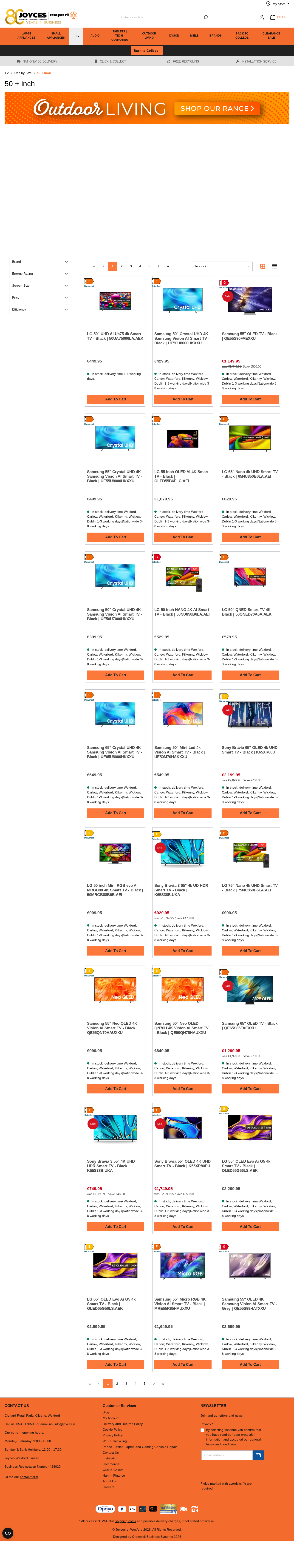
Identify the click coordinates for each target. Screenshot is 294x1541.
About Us (109, 1481)
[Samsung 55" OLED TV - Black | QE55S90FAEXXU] (250, 301)
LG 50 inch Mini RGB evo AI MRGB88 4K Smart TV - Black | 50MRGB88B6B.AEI (115, 890)
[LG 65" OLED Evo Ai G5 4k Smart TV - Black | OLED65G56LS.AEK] (115, 1266)
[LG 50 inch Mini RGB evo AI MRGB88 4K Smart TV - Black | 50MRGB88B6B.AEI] (115, 852)
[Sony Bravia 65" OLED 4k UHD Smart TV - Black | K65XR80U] (250, 714)
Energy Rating (22, 273)
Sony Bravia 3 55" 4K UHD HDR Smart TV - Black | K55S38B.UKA (111, 1166)
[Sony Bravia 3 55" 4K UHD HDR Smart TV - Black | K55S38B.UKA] (115, 1128)
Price (16, 297)
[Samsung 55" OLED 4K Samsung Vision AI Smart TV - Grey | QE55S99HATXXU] (250, 1266)
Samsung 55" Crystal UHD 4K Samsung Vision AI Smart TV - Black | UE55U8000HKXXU (114, 476)
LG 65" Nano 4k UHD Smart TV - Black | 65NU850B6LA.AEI (250, 474)
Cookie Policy (112, 1429)
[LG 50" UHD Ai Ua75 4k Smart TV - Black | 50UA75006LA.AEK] (115, 301)
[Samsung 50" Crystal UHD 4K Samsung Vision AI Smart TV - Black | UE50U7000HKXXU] (115, 576)
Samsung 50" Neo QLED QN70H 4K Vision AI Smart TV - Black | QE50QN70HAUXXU (181, 1028)
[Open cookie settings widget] (7, 1533)
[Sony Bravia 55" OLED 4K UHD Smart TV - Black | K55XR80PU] (182, 1128)
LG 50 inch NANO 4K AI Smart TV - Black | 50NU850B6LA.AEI (182, 612)
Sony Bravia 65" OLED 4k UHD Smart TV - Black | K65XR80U (249, 749)
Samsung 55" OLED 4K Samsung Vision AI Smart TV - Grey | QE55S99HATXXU (249, 1304)
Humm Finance (114, 1475)
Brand (16, 261)
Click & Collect (113, 1470)
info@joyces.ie (65, 1424)
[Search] (205, 17)
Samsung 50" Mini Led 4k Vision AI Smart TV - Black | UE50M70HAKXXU (179, 752)
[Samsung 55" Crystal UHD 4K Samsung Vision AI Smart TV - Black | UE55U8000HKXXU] (115, 439)
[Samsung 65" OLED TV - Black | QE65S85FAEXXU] (250, 990)
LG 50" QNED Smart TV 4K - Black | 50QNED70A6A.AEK (247, 612)
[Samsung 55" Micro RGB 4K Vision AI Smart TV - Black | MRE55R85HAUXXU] (182, 1266)
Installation (110, 1458)
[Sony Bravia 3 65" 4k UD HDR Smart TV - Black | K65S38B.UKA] (182, 852)
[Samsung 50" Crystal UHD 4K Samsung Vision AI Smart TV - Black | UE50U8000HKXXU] (182, 301)
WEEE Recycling (115, 1441)
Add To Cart (115, 399)
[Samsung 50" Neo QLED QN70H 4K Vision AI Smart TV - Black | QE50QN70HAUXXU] (182, 990)
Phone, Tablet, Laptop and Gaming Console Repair (140, 1447)
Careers (108, 1487)
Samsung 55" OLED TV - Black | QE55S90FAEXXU (249, 336)
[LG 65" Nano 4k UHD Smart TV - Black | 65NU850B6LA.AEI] (250, 439)
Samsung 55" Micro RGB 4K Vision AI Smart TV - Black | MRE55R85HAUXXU (180, 1304)
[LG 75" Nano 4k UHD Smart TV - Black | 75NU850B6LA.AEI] (250, 852)
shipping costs (125, 1521)
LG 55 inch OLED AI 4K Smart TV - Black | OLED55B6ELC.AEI (181, 476)
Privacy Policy (113, 1435)
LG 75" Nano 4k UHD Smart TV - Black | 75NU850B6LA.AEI (250, 887)
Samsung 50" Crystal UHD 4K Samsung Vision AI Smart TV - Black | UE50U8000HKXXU (181, 338)
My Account (111, 1418)
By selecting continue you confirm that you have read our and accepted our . (233, 1437)
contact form (29, 1477)
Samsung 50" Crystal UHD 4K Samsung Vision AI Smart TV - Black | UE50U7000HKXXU (114, 614)
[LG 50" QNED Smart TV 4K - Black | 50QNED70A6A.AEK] (250, 576)
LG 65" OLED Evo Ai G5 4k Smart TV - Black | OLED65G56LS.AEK (111, 1304)
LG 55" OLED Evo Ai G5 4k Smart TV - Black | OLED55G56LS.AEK (246, 1166)
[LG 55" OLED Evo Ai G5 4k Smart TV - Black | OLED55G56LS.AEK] (250, 1128)
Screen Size (21, 285)
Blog (106, 1412)
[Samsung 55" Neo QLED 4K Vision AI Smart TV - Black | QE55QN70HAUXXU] (115, 990)
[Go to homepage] (39, 17)
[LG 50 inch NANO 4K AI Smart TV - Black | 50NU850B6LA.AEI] (182, 576)
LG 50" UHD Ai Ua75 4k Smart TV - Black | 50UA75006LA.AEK (115, 336)
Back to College (147, 50)
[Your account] (261, 17)
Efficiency (19, 309)
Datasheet (89, 286)
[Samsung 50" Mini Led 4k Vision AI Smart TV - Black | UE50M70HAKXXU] (182, 714)
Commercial (111, 1464)
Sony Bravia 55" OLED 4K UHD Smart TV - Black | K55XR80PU (182, 1163)
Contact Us (111, 1452)
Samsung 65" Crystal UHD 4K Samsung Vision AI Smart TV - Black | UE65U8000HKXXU (114, 752)
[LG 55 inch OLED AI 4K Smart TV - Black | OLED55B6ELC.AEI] (182, 439)
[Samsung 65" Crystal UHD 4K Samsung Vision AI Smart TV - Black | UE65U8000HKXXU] (115, 714)
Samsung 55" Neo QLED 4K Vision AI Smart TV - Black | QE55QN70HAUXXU (112, 1028)
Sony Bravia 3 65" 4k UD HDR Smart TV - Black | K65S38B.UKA (181, 890)
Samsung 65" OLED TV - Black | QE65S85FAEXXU (249, 1025)
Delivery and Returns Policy (123, 1424)
